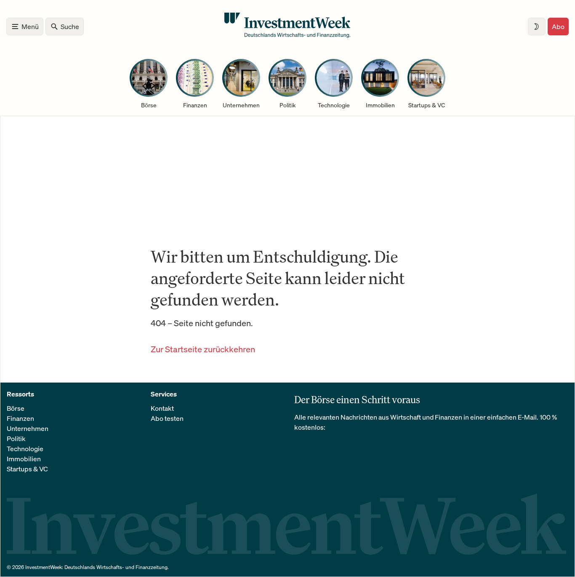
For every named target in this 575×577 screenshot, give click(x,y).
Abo (558, 26)
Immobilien (24, 458)
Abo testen (167, 418)
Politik (16, 438)
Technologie (25, 448)
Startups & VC (27, 468)
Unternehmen (27, 428)
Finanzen (20, 418)
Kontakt (162, 408)
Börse (15, 408)
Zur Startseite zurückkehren (203, 349)
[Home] (287, 35)
